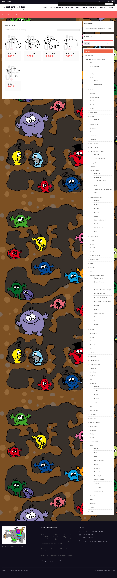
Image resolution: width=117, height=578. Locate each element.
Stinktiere (93, 430)
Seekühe (97, 224)
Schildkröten (94, 411)
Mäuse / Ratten (94, 360)
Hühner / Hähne (99, 460)
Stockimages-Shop (55, 7)
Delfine (96, 200)
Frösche (96, 204)
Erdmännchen (94, 143)
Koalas (96, 81)
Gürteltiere (93, 248)
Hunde (92, 263)
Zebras (92, 507)
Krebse (96, 212)
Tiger (96, 402)
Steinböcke (93, 426)
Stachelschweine (95, 422)
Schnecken (97, 317)
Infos (83, 7)
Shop (46, 551)
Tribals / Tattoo (94, 442)
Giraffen (92, 244)
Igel (91, 271)
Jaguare (96, 390)
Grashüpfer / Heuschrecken (102, 301)
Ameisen (96, 286)
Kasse (111, 7)
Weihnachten (98, 193)
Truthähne (97, 487)
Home (45, 7)
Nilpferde (93, 376)
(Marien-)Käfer (98, 278)
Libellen (96, 305)
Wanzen (96, 324)
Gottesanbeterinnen (100, 297)
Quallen (96, 216)
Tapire (92, 434)
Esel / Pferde (94, 147)
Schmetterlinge (99, 313)
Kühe (91, 349)
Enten (96, 448)
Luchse (96, 398)
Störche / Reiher (99, 479)
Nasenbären (98, 84)
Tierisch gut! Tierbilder (13, 6)
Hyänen (92, 267)
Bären (92, 78)
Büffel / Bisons (94, 97)
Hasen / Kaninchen (95, 256)
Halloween (97, 177)
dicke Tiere (93, 112)
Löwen (96, 394)
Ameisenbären (94, 66)
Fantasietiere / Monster (97, 151)
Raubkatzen (93, 383)
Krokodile (93, 345)
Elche (91, 132)
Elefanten (93, 136)
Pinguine (97, 468)
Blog (77, 7)
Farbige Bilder (94, 163)
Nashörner (93, 372)
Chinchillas (93, 105)
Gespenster (102, 180)
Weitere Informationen (98, 4)
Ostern (96, 185)
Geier (96, 456)
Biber (91, 89)
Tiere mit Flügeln (99, 158)
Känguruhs (93, 333)
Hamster (92, 252)
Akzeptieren (109, 4)
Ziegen (92, 511)
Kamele (92, 329)
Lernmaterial (89, 55)
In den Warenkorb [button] (13, 44)
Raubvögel (97, 476)
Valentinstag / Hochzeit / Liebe (103, 189)
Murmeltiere (93, 368)
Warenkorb (92, 7)
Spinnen (96, 321)
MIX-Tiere (97, 154)
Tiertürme (93, 438)
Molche (96, 119)
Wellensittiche (98, 491)
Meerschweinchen (95, 364)
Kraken (96, 208)
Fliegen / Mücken (99, 293)
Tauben (96, 483)
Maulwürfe (93, 356)
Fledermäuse (94, 236)
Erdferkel (93, 139)
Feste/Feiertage (94, 170)
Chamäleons (93, 101)
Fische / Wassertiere (96, 197)
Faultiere (92, 167)
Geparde (96, 386)
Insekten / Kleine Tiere (97, 275)
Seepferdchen (98, 228)
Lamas (92, 352)
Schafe (92, 407)
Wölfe (91, 500)
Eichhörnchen (94, 124)
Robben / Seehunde (100, 220)
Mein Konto (102, 7)
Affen (91, 62)
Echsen (92, 116)
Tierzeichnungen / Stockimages (95, 59)
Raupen (96, 309)
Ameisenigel (93, 70)
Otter (91, 380)
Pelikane (96, 464)
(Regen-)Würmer (99, 282)
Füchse (92, 240)
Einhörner (93, 128)
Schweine (93, 418)
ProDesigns (111, 570)
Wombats (93, 504)
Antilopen (93, 74)
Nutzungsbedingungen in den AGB (51, 561)
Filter (87, 43)
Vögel (91, 445)
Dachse (92, 108)
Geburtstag (97, 173)
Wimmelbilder (94, 496)
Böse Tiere (93, 93)
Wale (95, 231)
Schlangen (93, 414)
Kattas (92, 337)
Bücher (87, 51)
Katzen (92, 341)
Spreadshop (69, 7)
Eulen (96, 452)
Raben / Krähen (99, 472)
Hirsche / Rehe (94, 259)
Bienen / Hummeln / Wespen (103, 290)
